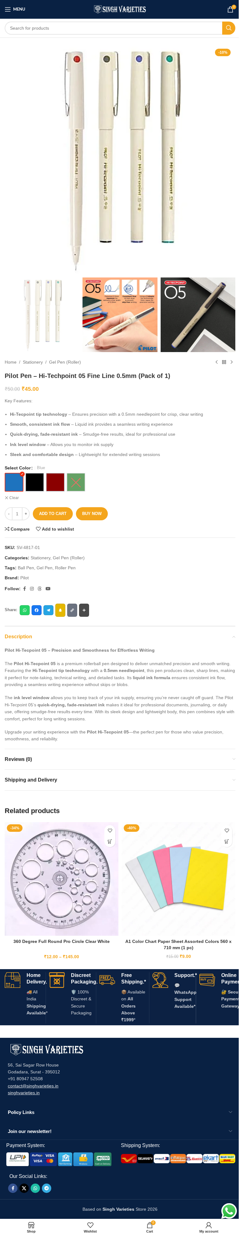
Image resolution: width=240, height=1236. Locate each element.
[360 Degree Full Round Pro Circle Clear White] (61, 879)
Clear (14, 498)
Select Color (18, 467)
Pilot (24, 577)
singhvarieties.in (24, 1092)
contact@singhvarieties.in (33, 1085)
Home (11, 362)
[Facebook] (37, 610)
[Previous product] (216, 362)
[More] (84, 610)
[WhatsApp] (25, 610)
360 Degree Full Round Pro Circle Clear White (61, 941)
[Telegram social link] (46, 1188)
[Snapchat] (60, 610)
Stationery (33, 362)
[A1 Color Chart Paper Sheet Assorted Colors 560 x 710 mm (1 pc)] (178, 879)
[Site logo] (120, 9)
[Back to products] (224, 362)
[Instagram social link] (32, 589)
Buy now (92, 513)
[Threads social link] (40, 589)
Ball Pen (26, 567)
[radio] (14, 482)
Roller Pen (65, 567)
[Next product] (231, 362)
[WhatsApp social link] (35, 1188)
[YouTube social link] (48, 589)
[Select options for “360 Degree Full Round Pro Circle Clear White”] (109, 841)
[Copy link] (72, 610)
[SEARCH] (228, 28)
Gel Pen (44, 567)
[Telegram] (48, 610)
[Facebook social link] (24, 589)
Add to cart (53, 513)
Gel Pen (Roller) (65, 362)
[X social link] (24, 1188)
